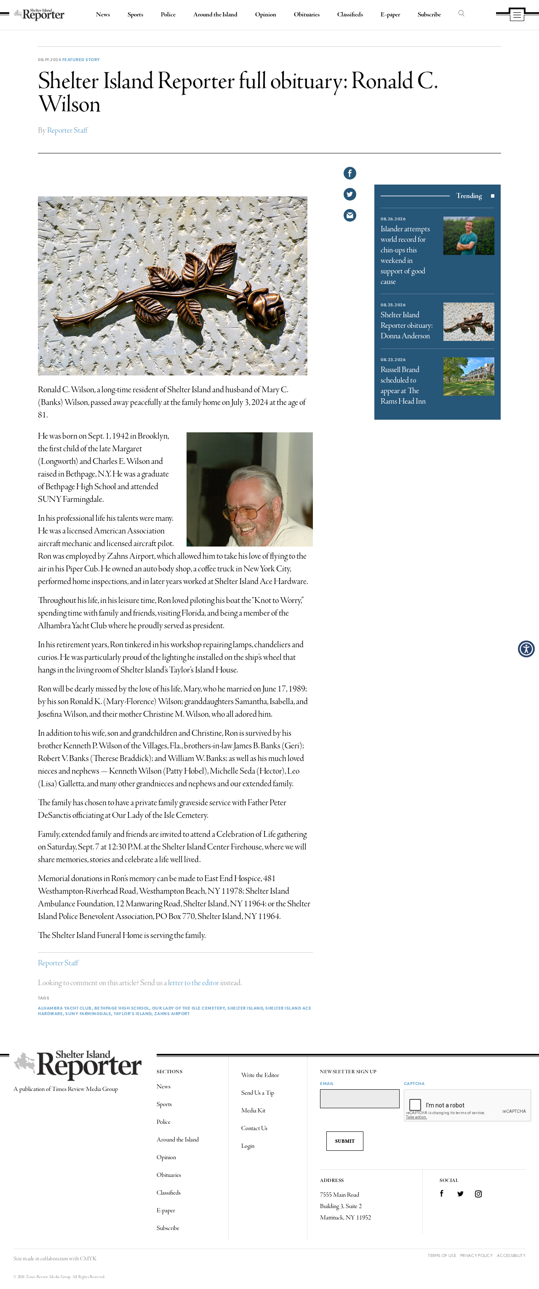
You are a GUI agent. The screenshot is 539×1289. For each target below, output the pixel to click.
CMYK (88, 1258)
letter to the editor (193, 983)
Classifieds (350, 15)
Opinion (265, 15)
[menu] (517, 15)
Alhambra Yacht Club (65, 1007)
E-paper (390, 15)
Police (168, 15)
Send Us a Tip (257, 1093)
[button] (526, 648)
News (103, 15)
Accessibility (511, 1255)
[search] (461, 14)
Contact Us (254, 1128)
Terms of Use (442, 1255)
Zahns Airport (172, 1013)
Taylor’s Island (133, 1013)
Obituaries (307, 15)
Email (327, 1083)
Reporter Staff (67, 131)
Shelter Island (245, 1007)
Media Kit (253, 1111)
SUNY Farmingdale (88, 1013)
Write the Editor (260, 1075)
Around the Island (215, 15)
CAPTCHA (414, 1083)
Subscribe (429, 15)
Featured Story (81, 59)
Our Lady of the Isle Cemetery (188, 1007)
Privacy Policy (476, 1255)
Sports (135, 15)
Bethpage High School (121, 1007)
